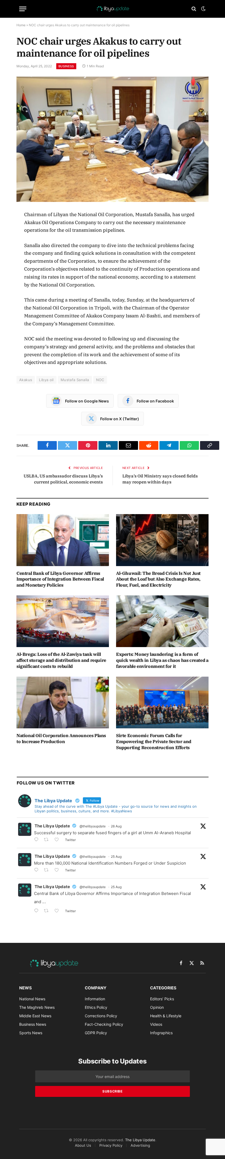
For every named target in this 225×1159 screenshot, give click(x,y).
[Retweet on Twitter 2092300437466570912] (48, 870)
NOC (100, 380)
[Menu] (22, 9)
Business (66, 66)
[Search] (193, 9)
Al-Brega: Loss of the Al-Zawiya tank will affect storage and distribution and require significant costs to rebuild (61, 660)
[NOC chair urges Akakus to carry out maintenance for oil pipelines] (112, 139)
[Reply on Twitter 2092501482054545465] (38, 840)
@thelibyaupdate (93, 826)
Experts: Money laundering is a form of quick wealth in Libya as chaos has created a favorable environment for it (162, 660)
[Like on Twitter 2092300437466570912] (58, 870)
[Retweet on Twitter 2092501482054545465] (48, 840)
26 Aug (116, 826)
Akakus (25, 380)
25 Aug (116, 856)
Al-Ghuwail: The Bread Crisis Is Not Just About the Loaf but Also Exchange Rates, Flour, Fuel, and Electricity (158, 579)
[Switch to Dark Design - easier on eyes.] (203, 8)
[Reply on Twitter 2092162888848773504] (38, 911)
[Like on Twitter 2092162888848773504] (58, 911)
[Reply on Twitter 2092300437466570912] (38, 870)
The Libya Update (52, 825)
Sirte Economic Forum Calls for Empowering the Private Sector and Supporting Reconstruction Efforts (153, 741)
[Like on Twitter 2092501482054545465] (58, 840)
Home (21, 25)
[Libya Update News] (112, 8)
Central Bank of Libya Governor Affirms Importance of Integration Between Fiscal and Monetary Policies (60, 579)
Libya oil (46, 380)
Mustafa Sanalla (75, 380)
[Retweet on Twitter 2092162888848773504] (48, 911)
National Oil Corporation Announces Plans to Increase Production (61, 738)
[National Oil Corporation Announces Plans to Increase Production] (62, 703)
